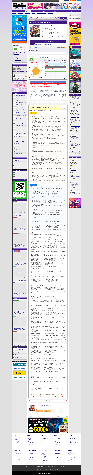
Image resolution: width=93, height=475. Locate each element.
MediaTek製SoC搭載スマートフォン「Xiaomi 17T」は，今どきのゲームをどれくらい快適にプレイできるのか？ (75, 139)
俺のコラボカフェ (19, 131)
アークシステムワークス (54, 28)
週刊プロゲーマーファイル (21, 102)
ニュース (17, 55)
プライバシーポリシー (19, 349)
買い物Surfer (18, 143)
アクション (51, 33)
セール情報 (43, 456)
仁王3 (72, 173)
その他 (69, 460)
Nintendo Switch (17, 450)
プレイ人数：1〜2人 (55, 36)
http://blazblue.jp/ (52, 26)
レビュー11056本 (16, 8)
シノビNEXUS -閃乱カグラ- (75, 194)
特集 (16, 57)
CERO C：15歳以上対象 (53, 34)
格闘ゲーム (70, 454)
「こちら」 (57, 96)
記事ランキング (18, 445)
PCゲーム (16, 172)
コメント (33, 47)
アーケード (69, 450)
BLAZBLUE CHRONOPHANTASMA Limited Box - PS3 (44, 415)
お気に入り (67, 0)
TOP (14, 11)
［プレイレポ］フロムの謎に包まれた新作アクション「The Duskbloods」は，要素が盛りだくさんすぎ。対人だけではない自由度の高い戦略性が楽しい (75, 133)
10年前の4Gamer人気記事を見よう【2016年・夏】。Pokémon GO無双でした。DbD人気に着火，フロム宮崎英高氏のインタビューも (20, 230)
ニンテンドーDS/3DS (31, 450)
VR (48, 11)
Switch (33, 11)
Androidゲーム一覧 (45, 461)
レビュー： (23, 76)
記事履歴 (72, 0)
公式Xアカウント (19, 0)
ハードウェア (54, 11)
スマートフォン (44, 450)
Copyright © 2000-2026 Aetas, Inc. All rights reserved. (46, 473)
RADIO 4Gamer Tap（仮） (21, 121)
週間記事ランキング (18, 160)
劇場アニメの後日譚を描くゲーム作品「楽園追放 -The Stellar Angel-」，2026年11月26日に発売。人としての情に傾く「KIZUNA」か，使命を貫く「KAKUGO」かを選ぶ (75, 116)
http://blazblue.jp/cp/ (52, 25)
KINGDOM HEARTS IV (75, 176)
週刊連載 (16, 442)
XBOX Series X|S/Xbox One (19, 174)
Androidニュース (45, 453)
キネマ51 (17, 151)
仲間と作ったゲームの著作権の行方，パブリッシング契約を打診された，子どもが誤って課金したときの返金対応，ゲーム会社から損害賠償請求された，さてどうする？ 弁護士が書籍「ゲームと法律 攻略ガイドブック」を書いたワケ (20, 344)
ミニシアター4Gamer (20, 141)
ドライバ (57, 457)
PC (18, 11)
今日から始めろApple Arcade (21, 128)
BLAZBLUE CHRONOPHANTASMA (43, 44)
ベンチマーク (58, 459)
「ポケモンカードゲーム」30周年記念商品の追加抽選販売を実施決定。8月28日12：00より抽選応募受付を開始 (75, 99)
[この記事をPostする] (30, 47)
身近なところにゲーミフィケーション (21, 149)
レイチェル (35, 110)
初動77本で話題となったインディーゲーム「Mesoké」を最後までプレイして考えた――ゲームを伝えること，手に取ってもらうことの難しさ (20, 295)
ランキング (78, 0)
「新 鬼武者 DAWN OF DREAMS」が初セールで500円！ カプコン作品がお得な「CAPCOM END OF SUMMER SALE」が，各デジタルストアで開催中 (75, 110)
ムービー (33, 13)
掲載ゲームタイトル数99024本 (19, 7)
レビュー (14, 13)
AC (60, 11)
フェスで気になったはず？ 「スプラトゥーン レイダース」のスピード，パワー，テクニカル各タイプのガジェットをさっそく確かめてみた (20, 279)
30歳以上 (50, 60)
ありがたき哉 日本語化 (20, 145)
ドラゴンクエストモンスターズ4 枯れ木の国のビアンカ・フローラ (75, 184)
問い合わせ (33, 0)
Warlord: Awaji (73, 170)
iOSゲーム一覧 (44, 460)
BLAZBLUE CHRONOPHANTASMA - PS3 (41, 414)
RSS (13, 0)
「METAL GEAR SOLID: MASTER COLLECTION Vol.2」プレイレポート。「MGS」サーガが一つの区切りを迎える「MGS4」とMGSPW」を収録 (75, 150)
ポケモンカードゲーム (75, 160)
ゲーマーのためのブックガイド (21, 126)
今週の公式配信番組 (19, 104)
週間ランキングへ (78, 153)
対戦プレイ (62, 36)
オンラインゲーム (18, 437)
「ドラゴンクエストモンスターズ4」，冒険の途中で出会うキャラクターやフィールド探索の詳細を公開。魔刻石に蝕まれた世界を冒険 (75, 104)
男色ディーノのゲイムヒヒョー (21, 110)
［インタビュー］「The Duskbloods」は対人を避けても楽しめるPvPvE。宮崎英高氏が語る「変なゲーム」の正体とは (20, 328)
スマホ (38, 11)
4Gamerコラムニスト (20, 136)
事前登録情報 (44, 454)
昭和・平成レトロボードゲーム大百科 (21, 134)
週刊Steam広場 (18, 118)
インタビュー (27, 13)
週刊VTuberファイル (20, 107)
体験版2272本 (23, 8)
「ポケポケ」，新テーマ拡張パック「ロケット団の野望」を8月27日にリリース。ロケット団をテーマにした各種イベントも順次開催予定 (75, 144)
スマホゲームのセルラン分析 (21, 113)
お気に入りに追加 (60, 47)
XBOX (22, 11)
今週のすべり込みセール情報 (21, 116)
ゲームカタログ (50, 13)
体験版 (16, 439)
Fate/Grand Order (74, 163)
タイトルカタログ (32, 444)
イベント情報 (71, 453)
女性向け (43, 11)
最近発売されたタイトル (41, 13)
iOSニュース (44, 452)
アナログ (64, 11)
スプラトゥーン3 (74, 166)
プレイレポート (20, 13)
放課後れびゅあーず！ (20, 153)
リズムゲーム (71, 459)
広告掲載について (18, 354)
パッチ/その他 (18, 60)
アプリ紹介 (43, 457)
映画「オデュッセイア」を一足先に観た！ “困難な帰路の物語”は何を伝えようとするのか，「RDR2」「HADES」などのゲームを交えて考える (20, 214)
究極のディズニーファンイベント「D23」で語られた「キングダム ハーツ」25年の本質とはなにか (20, 312)
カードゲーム (71, 456)
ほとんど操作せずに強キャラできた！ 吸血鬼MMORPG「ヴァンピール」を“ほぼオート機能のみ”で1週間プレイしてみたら (20, 263)
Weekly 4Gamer (19, 97)
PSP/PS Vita (70, 435)
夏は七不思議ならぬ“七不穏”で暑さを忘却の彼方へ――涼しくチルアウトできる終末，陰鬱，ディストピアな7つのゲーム (20, 245)
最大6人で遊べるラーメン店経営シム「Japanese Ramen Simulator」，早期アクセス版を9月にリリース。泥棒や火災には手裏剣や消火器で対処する (75, 121)
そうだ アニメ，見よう (20, 123)
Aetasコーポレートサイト (19, 357)
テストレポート (58, 453)
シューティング (71, 457)
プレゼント (17, 162)
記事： (19, 76)
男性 (54, 60)
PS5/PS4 (27, 11)
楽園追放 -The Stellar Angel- (75, 190)
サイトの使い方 (26, 0)
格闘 (50, 36)
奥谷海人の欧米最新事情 (20, 95)
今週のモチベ (18, 100)
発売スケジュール (32, 442)
